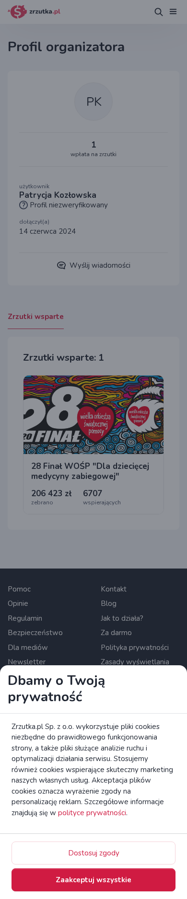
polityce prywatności (92, 813)
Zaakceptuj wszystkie (93, 880)
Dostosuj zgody (93, 853)
